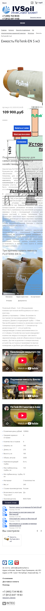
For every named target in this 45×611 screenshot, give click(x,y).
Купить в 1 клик (22, 128)
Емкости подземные (23, 30)
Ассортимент (35, 297)
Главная (3, 30)
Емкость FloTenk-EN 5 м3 (15, 539)
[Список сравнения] (32, 2)
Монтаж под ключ (22, 134)
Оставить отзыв (10, 502)
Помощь (6, 585)
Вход (4, 3)
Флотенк (31, 33)
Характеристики (22, 297)
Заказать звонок (35, 17)
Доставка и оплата (10, 581)
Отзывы (9, 300)
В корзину (22, 142)
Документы (22, 300)
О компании (7, 578)
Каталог (11, 30)
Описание (9, 297)
